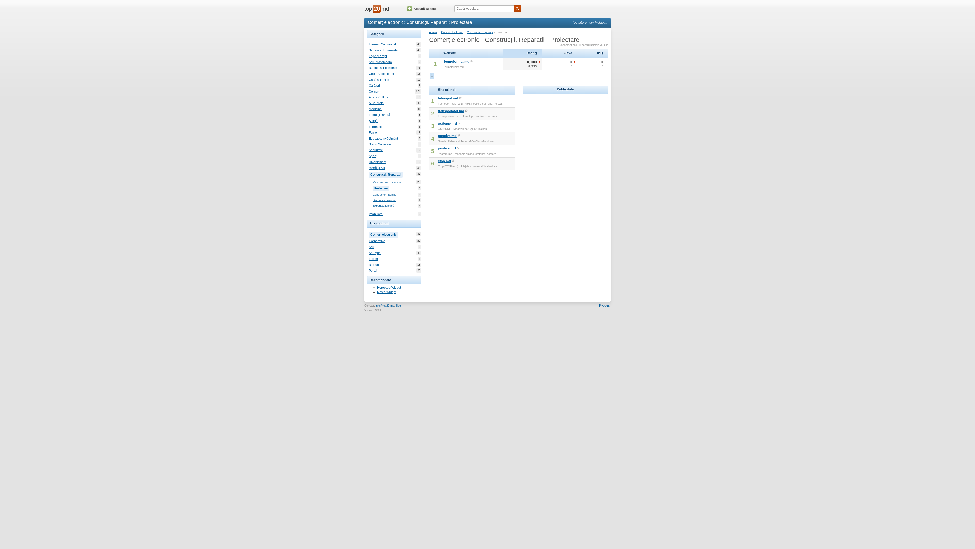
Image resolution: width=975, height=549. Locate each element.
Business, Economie (383, 68)
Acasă (433, 32)
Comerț (374, 91)
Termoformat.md (456, 61)
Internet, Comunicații (383, 44)
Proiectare (381, 188)
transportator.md (451, 111)
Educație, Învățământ (383, 138)
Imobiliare (376, 214)
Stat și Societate (380, 144)
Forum (373, 259)
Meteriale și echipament (387, 182)
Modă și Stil (377, 168)
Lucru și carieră (379, 115)
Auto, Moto (376, 103)
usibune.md (447, 123)
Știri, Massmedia (380, 62)
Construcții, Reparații (386, 174)
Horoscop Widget (389, 287)
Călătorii (375, 85)
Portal (373, 270)
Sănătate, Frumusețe (383, 50)
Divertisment (377, 162)
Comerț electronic (384, 234)
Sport (372, 156)
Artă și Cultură (378, 97)
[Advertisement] (565, 127)
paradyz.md (447, 136)
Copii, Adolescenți (381, 74)
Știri (371, 247)
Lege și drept (378, 56)
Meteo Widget (386, 292)
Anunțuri (375, 253)
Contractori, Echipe (384, 194)
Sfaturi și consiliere (384, 200)
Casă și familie (379, 80)
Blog (398, 305)
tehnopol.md (448, 98)
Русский (605, 305)
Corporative (377, 241)
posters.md (447, 148)
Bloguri (374, 265)
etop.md (444, 161)
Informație (376, 127)
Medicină (375, 109)
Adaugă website (425, 9)
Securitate (376, 150)
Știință (373, 121)
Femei (373, 132)
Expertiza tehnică (383, 205)
